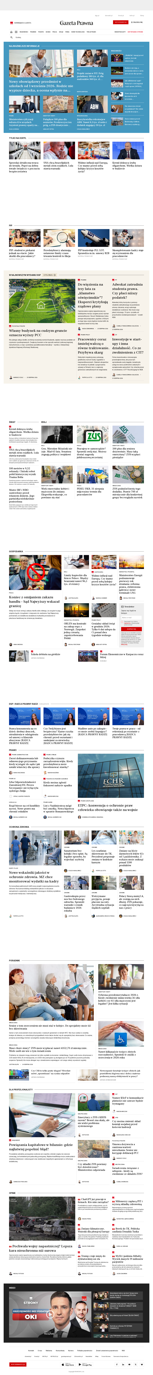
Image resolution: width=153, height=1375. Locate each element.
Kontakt (31, 1351)
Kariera (70, 1351)
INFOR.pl (45, 1356)
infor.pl (132, 16)
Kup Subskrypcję (120, 22)
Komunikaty (60, 1351)
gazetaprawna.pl (66, 1356)
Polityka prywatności (84, 1351)
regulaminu (127, 623)
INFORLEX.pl (54, 1356)
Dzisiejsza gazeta (22, 23)
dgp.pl (97, 16)
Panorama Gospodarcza (121, 1356)
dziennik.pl (108, 16)
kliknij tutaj (124, 644)
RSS (123, 1351)
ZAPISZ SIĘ (131, 629)
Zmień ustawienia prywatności (107, 1351)
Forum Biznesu (106, 1356)
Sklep (142, 16)
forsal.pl (121, 16)
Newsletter (89, 1356)
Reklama (49, 1351)
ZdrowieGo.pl (78, 1356)
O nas (40, 1351)
